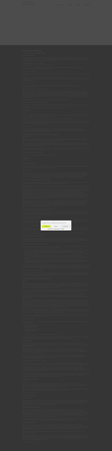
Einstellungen (65, 226)
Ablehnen (56, 226)
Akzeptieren (46, 226)
